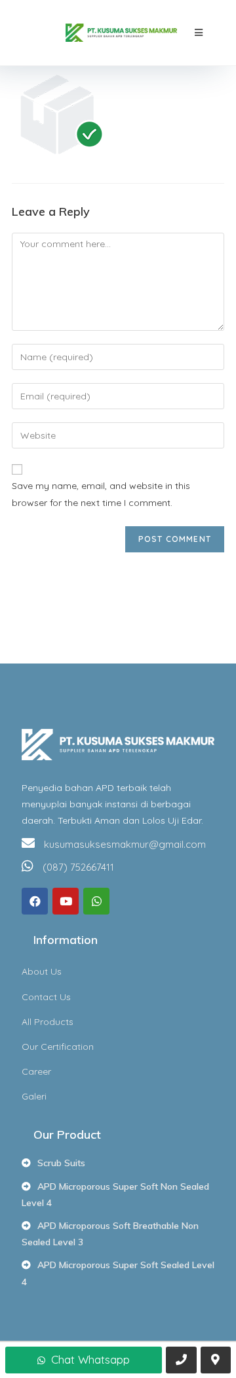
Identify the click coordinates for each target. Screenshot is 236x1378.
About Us (42, 971)
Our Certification (58, 1046)
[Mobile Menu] (199, 33)
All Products (47, 1022)
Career (36, 1071)
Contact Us (46, 997)
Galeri (34, 1096)
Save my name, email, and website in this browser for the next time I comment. (101, 494)
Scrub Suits (61, 1163)
